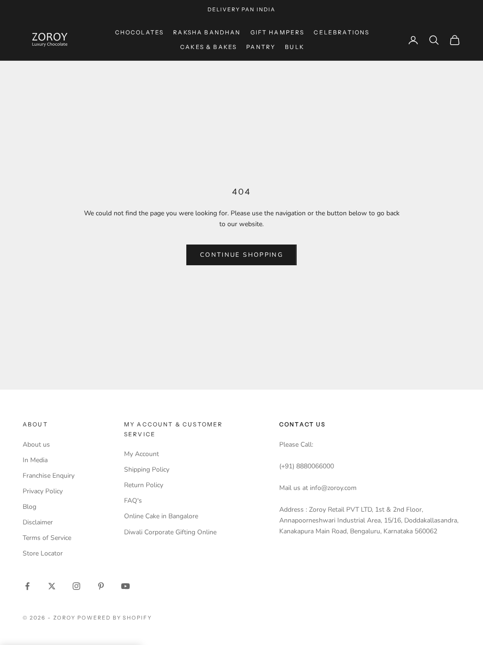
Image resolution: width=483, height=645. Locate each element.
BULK (294, 46)
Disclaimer (38, 522)
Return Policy (143, 485)
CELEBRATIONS (341, 32)
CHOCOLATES (139, 32)
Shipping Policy (146, 469)
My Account (141, 453)
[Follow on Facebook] (27, 586)
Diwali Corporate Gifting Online (170, 532)
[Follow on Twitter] (52, 586)
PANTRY (260, 46)
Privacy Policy (43, 491)
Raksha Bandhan (207, 32)
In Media (35, 460)
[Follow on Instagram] (76, 586)
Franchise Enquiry (49, 475)
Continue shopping (241, 255)
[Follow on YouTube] (125, 586)
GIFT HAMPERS (277, 32)
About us (36, 444)
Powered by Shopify (114, 617)
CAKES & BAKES (208, 46)
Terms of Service (47, 537)
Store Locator (43, 553)
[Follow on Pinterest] (101, 586)
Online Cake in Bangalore (161, 516)
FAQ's (133, 500)
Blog (29, 506)
